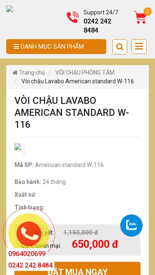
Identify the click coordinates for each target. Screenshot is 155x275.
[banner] (9, 8)
